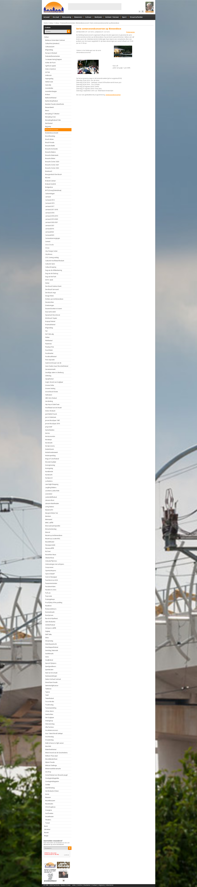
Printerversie (130, 32)
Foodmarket (49, 353)
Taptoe (47, 692)
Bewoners (78, 17)
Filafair (47, 337)
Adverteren (109, 885)
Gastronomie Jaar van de (53, 363)
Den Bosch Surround (52, 289)
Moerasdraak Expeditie (52, 526)
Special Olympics (50, 663)
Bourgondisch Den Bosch (53, 174)
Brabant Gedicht (50, 184)
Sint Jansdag (49, 641)
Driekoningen (49, 305)
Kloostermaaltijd (50, 462)
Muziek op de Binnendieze (53, 535)
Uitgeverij (101, 885)
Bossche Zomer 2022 (52, 168)
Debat (47, 283)
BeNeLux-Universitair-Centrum (55, 40)
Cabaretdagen (50, 194)
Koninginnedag (50, 465)
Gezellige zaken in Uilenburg (54, 372)
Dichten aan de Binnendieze (54, 299)
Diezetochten (49, 302)
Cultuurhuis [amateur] (52, 43)
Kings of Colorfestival (52, 459)
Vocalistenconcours (51, 730)
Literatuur (47, 829)
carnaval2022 (49, 232)
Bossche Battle (50, 146)
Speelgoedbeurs (50, 666)
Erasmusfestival (50, 325)
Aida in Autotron (50, 69)
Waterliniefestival (50, 749)
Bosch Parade (49, 142)
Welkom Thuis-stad (51, 756)
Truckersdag (49, 705)
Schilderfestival (50, 625)
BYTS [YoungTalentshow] (53, 190)
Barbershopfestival (51, 101)
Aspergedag (49, 79)
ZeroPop (48, 772)
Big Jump (48, 126)
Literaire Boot (49, 500)
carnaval (48, 197)
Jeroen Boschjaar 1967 (52, 420)
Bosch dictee (49, 139)
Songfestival (49, 660)
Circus (47, 248)
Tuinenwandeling (50, 708)
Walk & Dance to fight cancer (54, 743)
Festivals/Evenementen (68, 23)
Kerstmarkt (48, 443)
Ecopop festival (50, 321)
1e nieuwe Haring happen (53, 59)
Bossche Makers (50, 152)
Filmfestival (48, 340)
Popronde (48, 596)
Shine (47, 638)
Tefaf (47, 695)
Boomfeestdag (50, 136)
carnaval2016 (49, 229)
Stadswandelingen (51, 676)
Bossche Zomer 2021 (52, 165)
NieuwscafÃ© (49, 548)
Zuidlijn (47, 785)
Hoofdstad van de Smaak (53, 408)
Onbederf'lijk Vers (51, 561)
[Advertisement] (94, 6)
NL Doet (48, 551)
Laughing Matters (50, 487)
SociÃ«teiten (49, 813)
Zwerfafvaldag (50, 788)
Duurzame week (50, 312)
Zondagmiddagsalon (52, 781)
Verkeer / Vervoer (112, 17)
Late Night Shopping (51, 484)
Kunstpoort (49, 478)
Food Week (49, 350)
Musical (47, 532)
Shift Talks (48, 634)
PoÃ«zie (48, 593)
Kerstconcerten (50, 436)
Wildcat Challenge (51, 765)
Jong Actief (48, 427)
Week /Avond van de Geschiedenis (56, 753)
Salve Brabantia (50, 622)
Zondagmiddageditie (52, 778)
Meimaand (48, 519)
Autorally (48, 85)
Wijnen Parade (50, 762)
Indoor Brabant (50, 411)
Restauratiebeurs (50, 609)
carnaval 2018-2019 (51, 216)
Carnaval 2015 (49, 203)
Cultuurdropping (50, 267)
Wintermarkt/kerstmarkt (53, 769)
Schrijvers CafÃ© (50, 628)
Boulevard (48, 171)
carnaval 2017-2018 (51, 210)
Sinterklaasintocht (51, 644)
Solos (47, 657)
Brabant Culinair (50, 181)
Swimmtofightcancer (51, 686)
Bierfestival (48, 123)
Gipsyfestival (49, 379)
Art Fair (47, 72)
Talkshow (48, 689)
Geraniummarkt (50, 369)
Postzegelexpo (50, 599)
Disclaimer (87, 885)
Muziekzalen (49, 804)
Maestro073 (49, 510)
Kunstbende (49, 471)
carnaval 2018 (49, 213)
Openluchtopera (50, 571)
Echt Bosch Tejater (51, 318)
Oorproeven (49, 567)
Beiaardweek (49, 107)
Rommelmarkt (49, 612)
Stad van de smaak (51, 673)
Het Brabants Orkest (51, 791)
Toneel (47, 823)
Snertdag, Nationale (51, 650)
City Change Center (51, 251)
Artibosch (48, 75)
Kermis (47, 433)
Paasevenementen (51, 583)
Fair (46, 331)
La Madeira (48, 481)
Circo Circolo (49, 245)
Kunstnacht (48, 475)
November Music (50, 555)
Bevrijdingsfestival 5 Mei (53, 120)
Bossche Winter (50, 158)
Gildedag (48, 376)
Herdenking (49, 401)
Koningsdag (49, 468)
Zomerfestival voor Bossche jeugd (56, 775)
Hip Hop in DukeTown (52, 404)
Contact (94, 885)
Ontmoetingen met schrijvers (54, 564)
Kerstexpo (48, 440)
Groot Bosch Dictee (51, 392)
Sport (124, 17)
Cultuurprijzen (49, 47)
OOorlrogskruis (50, 807)
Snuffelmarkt (49, 654)
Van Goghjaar (49, 717)
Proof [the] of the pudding (53, 602)
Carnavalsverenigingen (52, 238)
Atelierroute (49, 82)
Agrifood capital (50, 66)
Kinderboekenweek (51, 452)
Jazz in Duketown (50, 417)
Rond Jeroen (49, 615)
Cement (47, 241)
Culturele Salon (50, 264)
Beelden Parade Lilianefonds (54, 104)
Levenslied (48, 494)
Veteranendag (49, 724)
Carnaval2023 (49, 235)
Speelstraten (49, 670)
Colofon (79, 885)
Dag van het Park (50, 277)
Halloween (48, 395)
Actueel (46, 17)
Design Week (49, 296)
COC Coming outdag (52, 257)
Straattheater (49, 817)
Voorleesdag (49, 737)
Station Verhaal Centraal (53, 679)
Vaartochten (49, 714)
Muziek (46, 832)
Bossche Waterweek (51, 155)
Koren (47, 794)
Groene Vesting (50, 388)
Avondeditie (49, 88)
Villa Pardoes (49, 727)
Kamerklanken (49, 430)
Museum (48, 797)
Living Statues (49, 507)
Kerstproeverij (49, 446)
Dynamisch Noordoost (52, 315)
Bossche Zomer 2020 (52, 162)
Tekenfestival (49, 698)
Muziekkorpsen (50, 801)
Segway (47, 631)
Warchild (48, 746)
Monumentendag (50, 529)
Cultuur (88, 17)
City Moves (48, 254)
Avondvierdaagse (51, 91)
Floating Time (49, 347)
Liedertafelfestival (51, 497)
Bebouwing (66, 17)
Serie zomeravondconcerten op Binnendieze (104, 23)
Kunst (46, 826)
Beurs (47, 110)
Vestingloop (49, 721)
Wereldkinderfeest (51, 759)
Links (73, 885)
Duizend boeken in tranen (53, 309)
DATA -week (49, 280)
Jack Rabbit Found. (51, 414)
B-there (47, 95)
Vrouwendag (49, 740)
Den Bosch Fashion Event (53, 286)
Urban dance (49, 711)
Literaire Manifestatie (52, 503)
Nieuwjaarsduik (50, 545)
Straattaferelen (136, 17)
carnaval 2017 (49, 206)
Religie (46, 836)
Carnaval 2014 (49, 200)
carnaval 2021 (49, 225)
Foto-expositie (50, 360)
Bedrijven (98, 17)
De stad (56, 17)
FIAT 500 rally (49, 334)
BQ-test (47, 178)
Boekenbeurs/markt (51, 133)
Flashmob (48, 344)
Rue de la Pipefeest (51, 618)
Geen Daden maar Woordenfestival (56, 366)
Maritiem (48, 516)
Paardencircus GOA (51, 580)
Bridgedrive (49, 187)
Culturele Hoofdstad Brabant (54, 261)
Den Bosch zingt (50, 293)
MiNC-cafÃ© (49, 523)
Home (46, 23)
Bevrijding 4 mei (50, 117)
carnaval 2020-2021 (51, 222)
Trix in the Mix (49, 702)
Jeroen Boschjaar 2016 (52, 424)
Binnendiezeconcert (82, 23)
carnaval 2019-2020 (51, 219)
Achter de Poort (50, 63)
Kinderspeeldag (50, 456)
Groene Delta (49, 385)
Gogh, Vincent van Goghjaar (54, 382)
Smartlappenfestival (51, 647)
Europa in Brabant (51, 53)
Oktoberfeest (49, 558)
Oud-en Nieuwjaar (51, 577)
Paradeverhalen (50, 586)
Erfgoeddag (49, 50)
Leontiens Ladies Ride (52, 491)
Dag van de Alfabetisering (53, 270)
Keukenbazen (49, 449)
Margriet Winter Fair (51, 513)
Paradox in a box (50, 590)
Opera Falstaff (49, 574)
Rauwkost (48, 606)
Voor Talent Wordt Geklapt (54, 733)
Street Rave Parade (51, 682)
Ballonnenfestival (50, 98)
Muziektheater (49, 542)
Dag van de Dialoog (51, 273)
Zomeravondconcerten (113, 95)
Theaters (48, 820)
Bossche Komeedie (51, 149)
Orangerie (48, 810)
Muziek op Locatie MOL (52, 539)
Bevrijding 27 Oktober (52, 114)
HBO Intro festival (51, 398)
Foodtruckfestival (50, 356)
